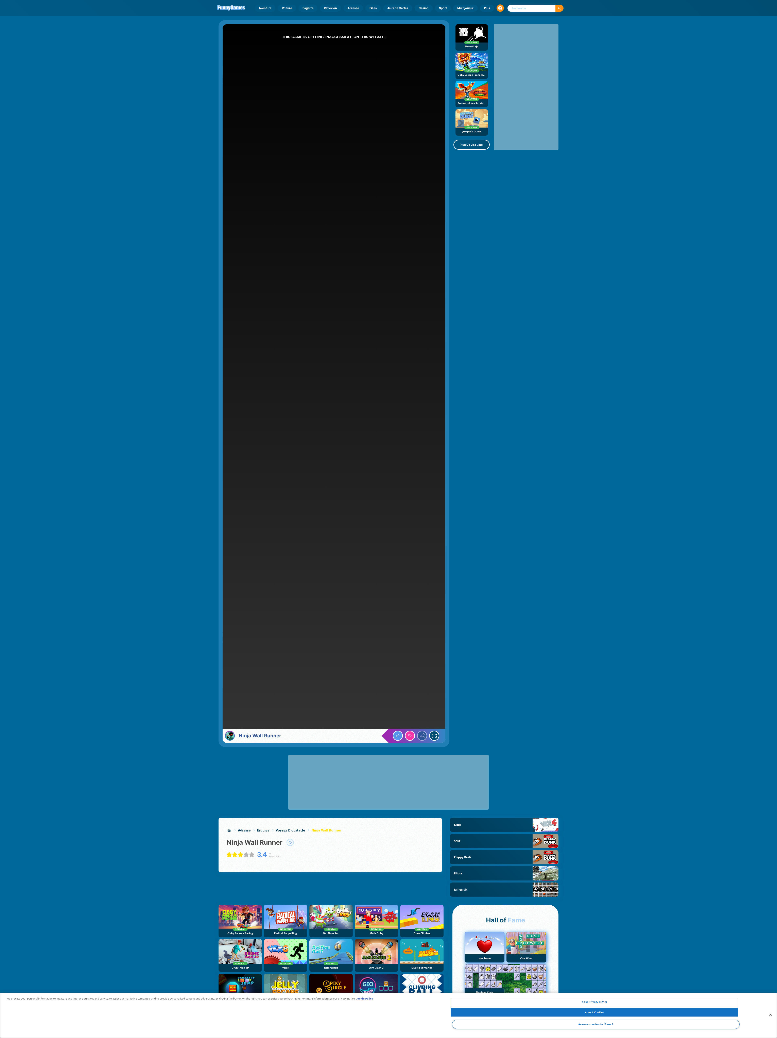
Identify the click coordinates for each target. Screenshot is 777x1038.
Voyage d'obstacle (290, 830)
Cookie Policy (364, 998)
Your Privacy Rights (594, 1002)
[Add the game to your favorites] (290, 842)
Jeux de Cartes (397, 8)
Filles (373, 8)
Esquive (263, 830)
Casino (424, 8)
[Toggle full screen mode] (434, 736)
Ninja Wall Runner (326, 830)
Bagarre (308, 8)
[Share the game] (422, 736)
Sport (443, 8)
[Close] (770, 1014)
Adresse (353, 8)
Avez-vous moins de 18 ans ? (595, 1024)
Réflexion (330, 8)
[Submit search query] (559, 8)
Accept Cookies (594, 1012)
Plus (487, 8)
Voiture (287, 8)
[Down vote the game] (410, 736)
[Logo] (231, 8)
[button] (500, 8)
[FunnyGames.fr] (229, 830)
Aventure (265, 8)
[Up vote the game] (398, 736)
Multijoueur (465, 8)
